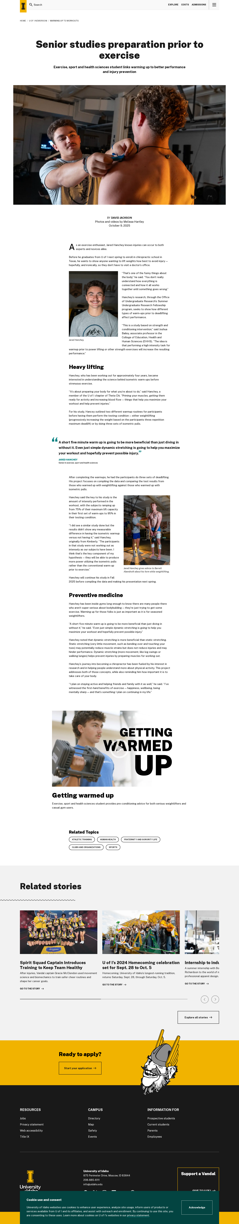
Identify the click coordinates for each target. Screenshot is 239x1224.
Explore (173, 4)
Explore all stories (196, 1017)
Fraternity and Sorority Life (140, 839)
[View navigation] (214, 4)
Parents (152, 1130)
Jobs (23, 1118)
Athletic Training (82, 839)
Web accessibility (31, 1130)
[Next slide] (215, 999)
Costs (185, 4)
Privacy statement (32, 1124)
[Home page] (23, 6)
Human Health (108, 839)
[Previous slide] (205, 999)
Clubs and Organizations (86, 847)
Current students (158, 1124)
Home (23, 21)
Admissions (199, 4)
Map (91, 1124)
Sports (113, 847)
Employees (154, 1136)
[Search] (31, 4)
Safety (92, 1130)
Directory (94, 1118)
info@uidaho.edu (92, 1184)
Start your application (78, 1068)
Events (92, 1136)
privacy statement (138, 1215)
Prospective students (161, 1118)
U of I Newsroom (38, 21)
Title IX (24, 1136)
